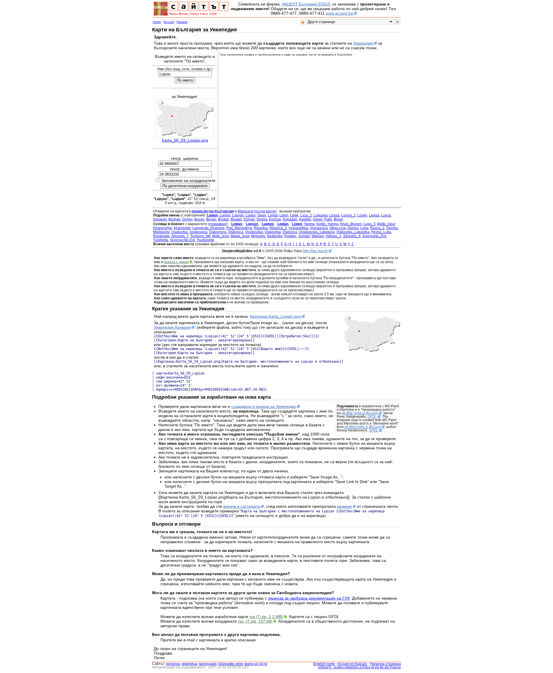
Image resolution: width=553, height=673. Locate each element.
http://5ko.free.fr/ (315, 251)
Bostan (223, 219)
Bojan (338, 219)
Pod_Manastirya (239, 228)
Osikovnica (217, 232)
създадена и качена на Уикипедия (263, 406)
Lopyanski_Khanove (208, 228)
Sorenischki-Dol (182, 240)
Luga (364, 228)
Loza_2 (306, 215)
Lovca (386, 215)
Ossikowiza (198, 232)
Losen (362, 215)
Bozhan (174, 219)
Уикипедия (363, 43)
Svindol (304, 236)
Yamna (309, 224)
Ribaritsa (261, 228)
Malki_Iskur (386, 224)
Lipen (283, 215)
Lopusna (320, 215)
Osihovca (290, 232)
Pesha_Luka (381, 232)
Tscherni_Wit (200, 236)
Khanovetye (162, 228)
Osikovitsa (273, 232)
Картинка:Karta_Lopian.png (275, 316)
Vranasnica (319, 228)
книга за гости (256, 664)
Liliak (294, 215)
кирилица (189, 664)
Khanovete (182, 228)
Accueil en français (352, 664)
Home (157, 22)
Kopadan (290, 219)
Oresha (392, 228)
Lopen (251, 215)
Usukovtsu (179, 232)
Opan (261, 215)
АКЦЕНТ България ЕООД (306, 4)
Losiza (334, 215)
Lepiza (374, 215)
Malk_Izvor (220, 236)
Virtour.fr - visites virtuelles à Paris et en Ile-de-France (359, 667)
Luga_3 (369, 224)
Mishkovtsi (161, 232)
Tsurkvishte (205, 240)
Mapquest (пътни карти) (257, 211)
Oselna (353, 228)
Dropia (262, 219)
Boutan (236, 219)
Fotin (328, 219)
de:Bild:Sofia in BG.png (360, 413)
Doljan (187, 219)
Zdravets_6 (352, 236)
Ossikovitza (254, 232)
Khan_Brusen (351, 224)
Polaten (290, 236)
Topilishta (160, 240)
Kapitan (305, 219)
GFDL (372, 416)
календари (208, 664)
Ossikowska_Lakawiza (317, 232)
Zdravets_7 (180, 236)
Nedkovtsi (275, 236)
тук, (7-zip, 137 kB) (255, 621)
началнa (173, 664)
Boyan (211, 219)
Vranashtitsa (298, 228)
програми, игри (230, 664)
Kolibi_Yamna (327, 224)
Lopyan (238, 215)
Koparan (160, 219)
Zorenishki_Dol (374, 236)
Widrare (318, 236)
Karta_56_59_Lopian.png (185, 140)
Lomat (273, 215)
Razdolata (161, 236)
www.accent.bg (339, 13)
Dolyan (249, 219)
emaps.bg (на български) (213, 211)
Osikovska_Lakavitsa (353, 232)
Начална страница (385, 664)
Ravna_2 (377, 228)
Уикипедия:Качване (172, 327)
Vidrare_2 (333, 236)
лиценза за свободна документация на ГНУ (309, 598)
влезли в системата (241, 506)
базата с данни (176, 262)
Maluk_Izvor (240, 236)
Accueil (169, 22)
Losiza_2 (348, 215)
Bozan (199, 219)
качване (344, 506)
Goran (318, 219)
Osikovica (235, 232)
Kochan (275, 219)
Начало (182, 22)
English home (324, 664)
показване (217, 224)
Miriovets (258, 236)
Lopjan (224, 215)
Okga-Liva (337, 228)
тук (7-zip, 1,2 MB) (266, 616)
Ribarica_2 (278, 228)
